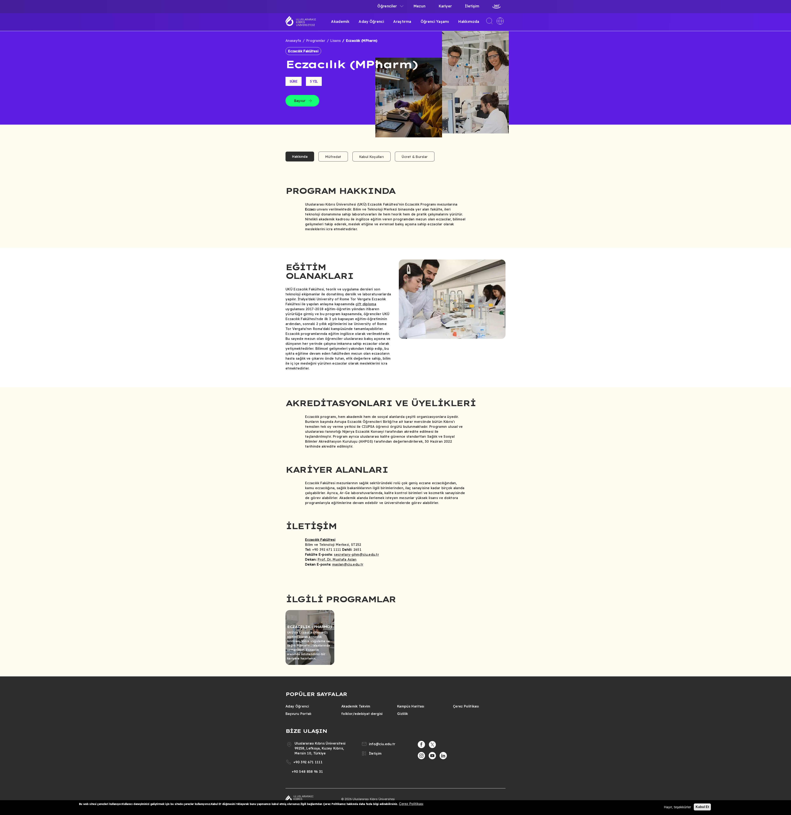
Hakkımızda (468, 21)
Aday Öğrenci (371, 21)
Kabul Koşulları (371, 157)
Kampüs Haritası (410, 706)
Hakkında (300, 156)
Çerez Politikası (466, 706)
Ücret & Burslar (415, 157)
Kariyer (445, 6)
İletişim (472, 6)
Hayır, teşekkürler (677, 807)
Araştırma (402, 21)
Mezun (419, 6)
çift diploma (366, 304)
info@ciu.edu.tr (382, 744)
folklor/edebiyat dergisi (362, 714)
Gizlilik (402, 714)
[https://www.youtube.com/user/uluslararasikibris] (432, 755)
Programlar (315, 41)
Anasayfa (293, 41)
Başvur (299, 101)
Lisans (335, 41)
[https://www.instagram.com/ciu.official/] (421, 755)
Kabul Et (702, 807)
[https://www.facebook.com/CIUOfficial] (421, 744)
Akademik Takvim (355, 706)
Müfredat (333, 157)
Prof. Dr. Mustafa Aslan (337, 559)
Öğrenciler (387, 6)
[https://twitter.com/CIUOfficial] (432, 744)
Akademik (340, 21)
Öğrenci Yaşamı (435, 21)
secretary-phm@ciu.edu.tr (356, 554)
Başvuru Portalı (298, 714)
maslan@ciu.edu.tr (347, 564)
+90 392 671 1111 (307, 762)
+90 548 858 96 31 (307, 771)
